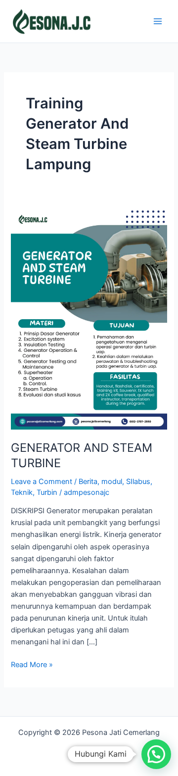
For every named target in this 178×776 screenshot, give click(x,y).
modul (111, 481)
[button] (156, 754)
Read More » (32, 664)
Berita (88, 481)
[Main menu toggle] (157, 21)
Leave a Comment (41, 481)
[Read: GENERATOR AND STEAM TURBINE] (89, 318)
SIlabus (138, 481)
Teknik (22, 492)
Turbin (47, 492)
